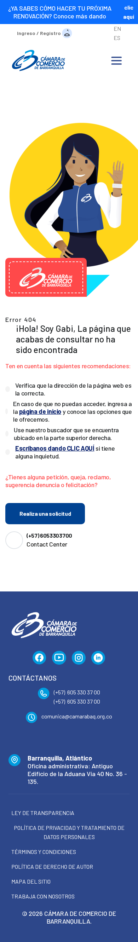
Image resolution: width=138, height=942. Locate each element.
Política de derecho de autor (52, 866)
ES (117, 37)
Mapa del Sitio (31, 881)
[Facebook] (39, 658)
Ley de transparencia (42, 812)
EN (117, 28)
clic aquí (128, 12)
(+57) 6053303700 (49, 535)
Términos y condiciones (43, 851)
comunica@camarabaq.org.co (76, 716)
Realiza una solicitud (45, 513)
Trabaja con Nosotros (43, 896)
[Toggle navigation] (116, 60)
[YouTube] (59, 658)
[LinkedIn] (98, 658)
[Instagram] (79, 658)
